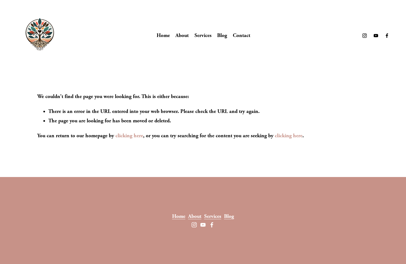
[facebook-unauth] (387, 35)
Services (203, 35)
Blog (222, 35)
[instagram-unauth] (364, 35)
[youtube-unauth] (376, 35)
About (182, 35)
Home (163, 35)
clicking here (129, 136)
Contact (241, 35)
